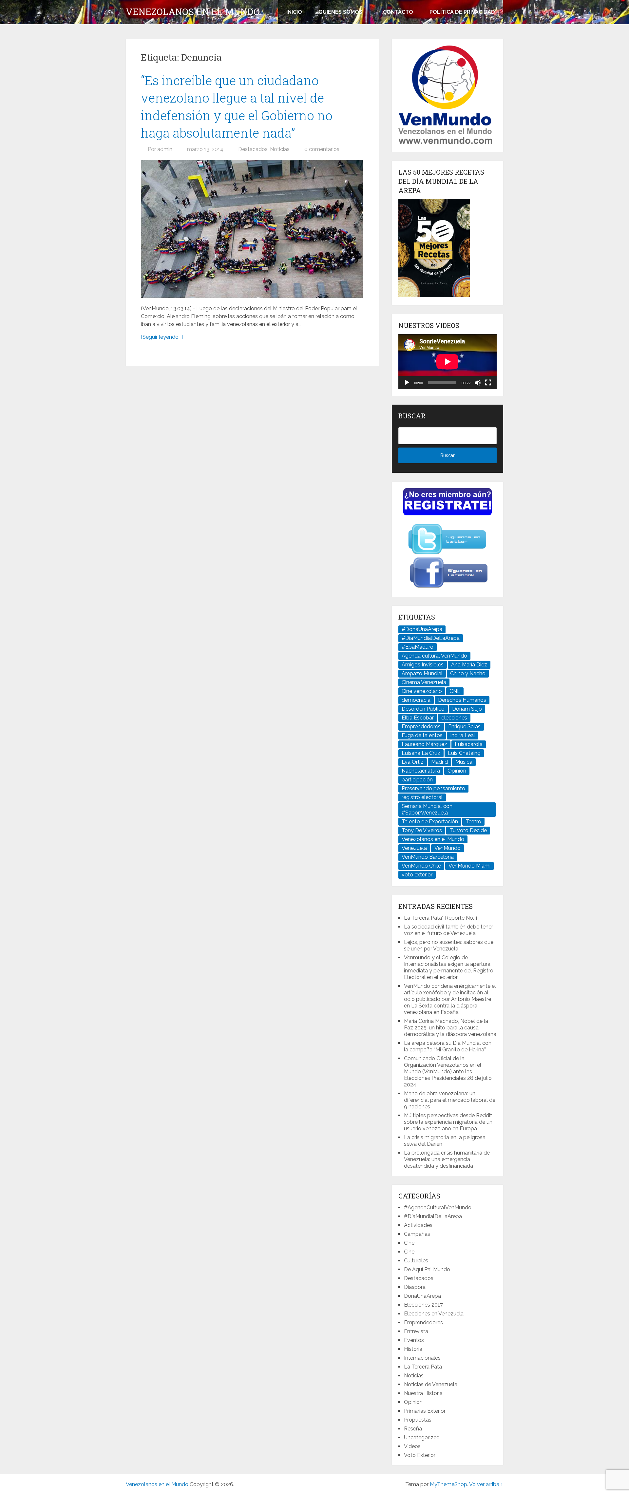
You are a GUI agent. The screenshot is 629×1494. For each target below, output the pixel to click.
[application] (447, 361)
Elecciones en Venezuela (434, 1314)
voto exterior (417, 875)
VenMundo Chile (421, 866)
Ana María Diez (469, 664)
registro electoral (422, 797)
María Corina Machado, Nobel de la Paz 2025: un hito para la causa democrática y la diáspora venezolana (450, 1027)
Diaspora (415, 1287)
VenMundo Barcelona (428, 857)
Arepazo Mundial (422, 673)
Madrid (439, 762)
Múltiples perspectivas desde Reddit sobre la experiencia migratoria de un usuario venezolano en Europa (448, 1122)
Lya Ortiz (413, 762)
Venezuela (414, 848)
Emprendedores (421, 726)
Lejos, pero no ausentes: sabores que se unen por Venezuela (448, 945)
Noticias (280, 149)
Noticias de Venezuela (430, 1384)
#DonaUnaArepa (422, 629)
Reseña (413, 1429)
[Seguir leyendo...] (162, 337)
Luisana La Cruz (421, 753)
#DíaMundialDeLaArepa (431, 638)
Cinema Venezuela (424, 682)
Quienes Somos (340, 12)
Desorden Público (423, 709)
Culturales (416, 1260)
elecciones (454, 718)
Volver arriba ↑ (486, 1484)
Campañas (417, 1234)
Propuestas (417, 1420)
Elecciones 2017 (423, 1305)
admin (164, 149)
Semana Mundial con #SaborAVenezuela (427, 809)
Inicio (294, 12)
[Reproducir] (407, 382)
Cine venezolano (422, 691)
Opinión (457, 771)
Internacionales (422, 1358)
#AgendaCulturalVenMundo (437, 1207)
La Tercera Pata (423, 1367)
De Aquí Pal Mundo (427, 1269)
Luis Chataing (464, 753)
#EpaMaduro (417, 647)
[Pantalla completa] (488, 382)
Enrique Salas (464, 726)
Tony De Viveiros (422, 830)
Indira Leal (462, 735)
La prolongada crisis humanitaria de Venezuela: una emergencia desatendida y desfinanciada (447, 1159)
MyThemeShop (448, 1484)
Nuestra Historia (423, 1393)
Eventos (414, 1340)
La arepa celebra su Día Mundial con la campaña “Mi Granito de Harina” (447, 1046)
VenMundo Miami (469, 866)
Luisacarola (469, 744)
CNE (454, 691)
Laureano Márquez (424, 744)
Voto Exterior (419, 1455)
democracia (416, 700)
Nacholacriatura (421, 771)
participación (417, 779)
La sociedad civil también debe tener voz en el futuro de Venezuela (448, 930)
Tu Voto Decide (468, 830)
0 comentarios (321, 149)
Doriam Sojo (467, 709)
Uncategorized (422, 1437)
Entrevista (416, 1331)
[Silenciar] (477, 382)
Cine (409, 1243)
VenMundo (447, 848)
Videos (412, 1446)
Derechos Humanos (462, 700)
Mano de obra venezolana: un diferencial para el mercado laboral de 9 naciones (449, 1100)
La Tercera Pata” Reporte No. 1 (441, 918)
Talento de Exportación (430, 821)
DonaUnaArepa (422, 1296)
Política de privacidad (462, 12)
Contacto (398, 12)
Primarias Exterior (425, 1411)
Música (463, 762)
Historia (413, 1349)
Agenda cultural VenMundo (434, 656)
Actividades (418, 1225)
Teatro (473, 821)
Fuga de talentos (422, 735)
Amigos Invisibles (423, 664)
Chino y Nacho (468, 673)
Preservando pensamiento (433, 788)
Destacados (253, 149)
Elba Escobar (418, 718)
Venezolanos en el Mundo (193, 11)
